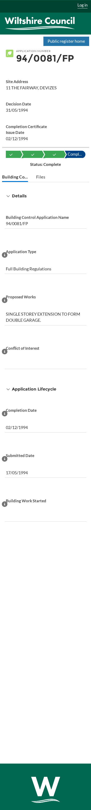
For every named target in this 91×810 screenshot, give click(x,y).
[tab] (15, 177)
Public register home (66, 41)
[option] (11, 154)
